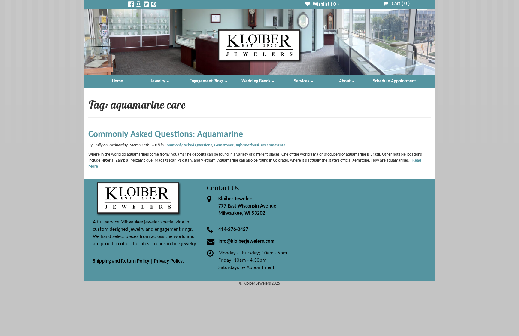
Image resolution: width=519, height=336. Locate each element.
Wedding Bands (256, 81)
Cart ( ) (399, 3)
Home (117, 81)
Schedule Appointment (394, 81)
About (345, 81)
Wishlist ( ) (324, 4)
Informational (247, 145)
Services (302, 81)
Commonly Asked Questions (188, 145)
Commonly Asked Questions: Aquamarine (165, 134)
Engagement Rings (207, 81)
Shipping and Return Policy (121, 261)
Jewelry (158, 81)
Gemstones (224, 145)
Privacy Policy (168, 261)
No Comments (273, 145)
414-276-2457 (233, 229)
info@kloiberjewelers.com (246, 241)
